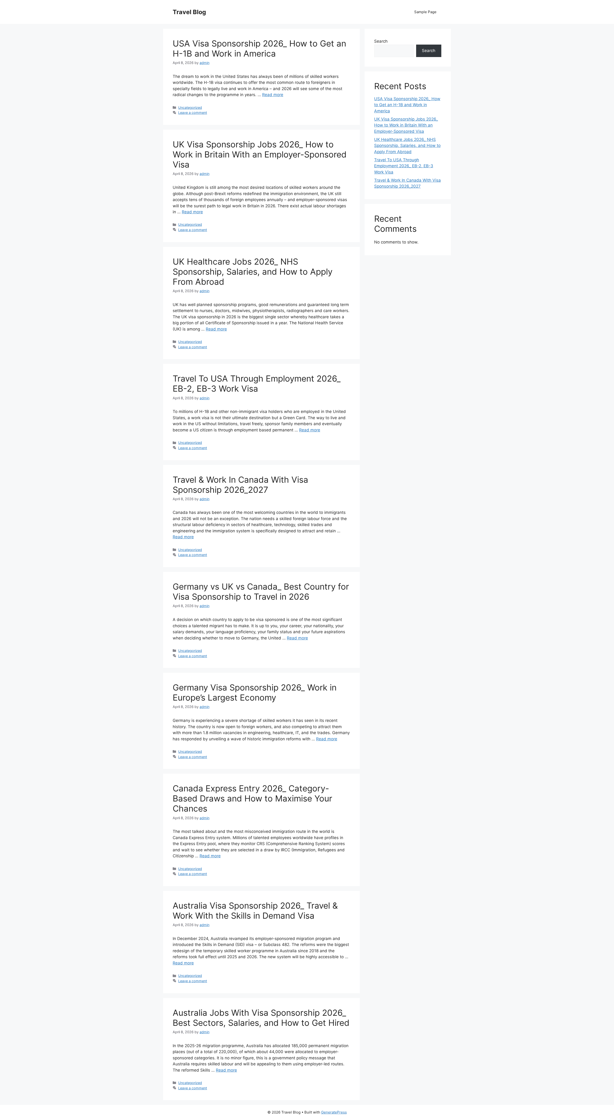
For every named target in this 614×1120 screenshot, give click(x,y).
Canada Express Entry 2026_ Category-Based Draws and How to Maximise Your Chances (252, 798)
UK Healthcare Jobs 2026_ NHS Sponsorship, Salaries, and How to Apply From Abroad (252, 271)
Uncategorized (190, 107)
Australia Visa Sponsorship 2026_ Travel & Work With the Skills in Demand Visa (255, 910)
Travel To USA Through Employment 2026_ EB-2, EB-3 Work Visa (257, 383)
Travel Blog (189, 12)
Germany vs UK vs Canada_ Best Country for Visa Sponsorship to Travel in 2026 (261, 591)
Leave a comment (192, 112)
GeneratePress (334, 1112)
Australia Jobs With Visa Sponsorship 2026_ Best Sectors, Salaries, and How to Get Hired (261, 1018)
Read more (272, 94)
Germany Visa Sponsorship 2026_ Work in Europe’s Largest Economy (255, 692)
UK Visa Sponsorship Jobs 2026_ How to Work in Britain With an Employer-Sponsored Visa (260, 154)
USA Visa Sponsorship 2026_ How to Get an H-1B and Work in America (259, 48)
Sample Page (425, 12)
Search (381, 41)
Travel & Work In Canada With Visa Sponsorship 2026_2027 (240, 485)
